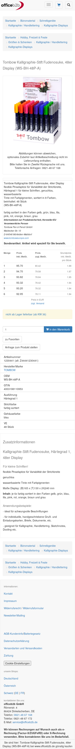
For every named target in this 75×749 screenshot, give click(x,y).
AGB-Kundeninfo (13, 633)
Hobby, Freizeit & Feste (33, 37)
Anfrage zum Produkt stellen (21, 347)
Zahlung (8, 655)
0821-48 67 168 (23, 715)
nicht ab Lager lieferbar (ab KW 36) (26, 314)
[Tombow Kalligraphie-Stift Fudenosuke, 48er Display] (37, 110)
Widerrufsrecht (12, 608)
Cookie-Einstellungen (17, 663)
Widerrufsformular (33, 608)
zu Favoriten (12, 339)
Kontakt (8, 593)
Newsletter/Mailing (14, 615)
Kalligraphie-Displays (56, 25)
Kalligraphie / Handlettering (24, 25)
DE (16, 693)
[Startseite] (12, 4)
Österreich (10, 685)
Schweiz (8, 693)
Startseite (10, 20)
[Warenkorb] (58, 5)
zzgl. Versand (37, 303)
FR (22, 693)
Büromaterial (27, 20)
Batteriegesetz (32, 633)
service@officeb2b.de (25, 722)
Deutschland (11, 678)
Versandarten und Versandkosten (23, 648)
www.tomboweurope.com (16, 237)
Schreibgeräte (48, 20)
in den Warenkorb (59, 329)
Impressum (10, 601)
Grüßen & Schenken (20, 42)
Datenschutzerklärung (16, 641)
